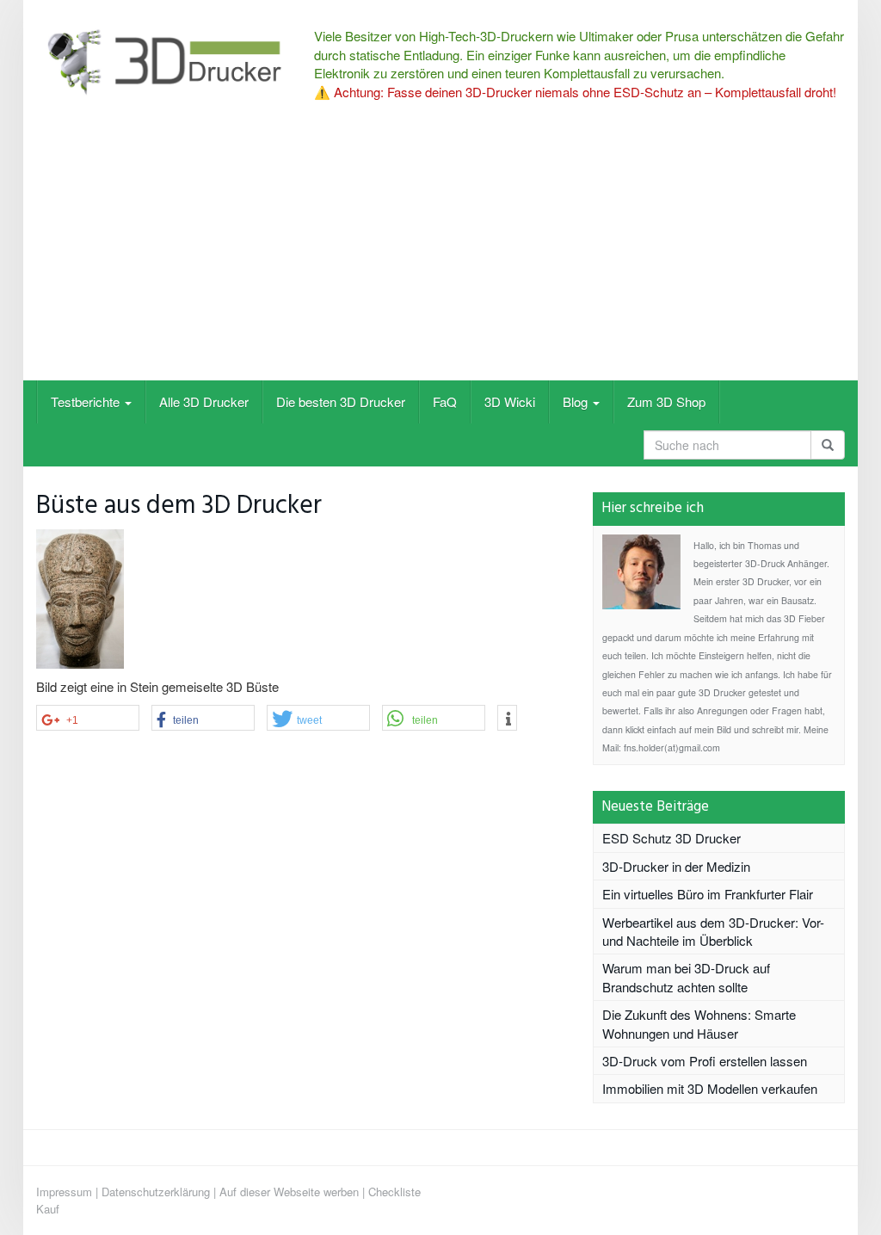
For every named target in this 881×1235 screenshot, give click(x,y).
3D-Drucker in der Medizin (676, 866)
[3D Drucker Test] (162, 61)
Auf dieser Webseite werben (289, 1191)
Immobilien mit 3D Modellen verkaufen (709, 1088)
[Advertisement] (440, 251)
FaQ (445, 401)
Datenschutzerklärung (156, 1191)
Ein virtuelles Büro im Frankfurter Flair (707, 894)
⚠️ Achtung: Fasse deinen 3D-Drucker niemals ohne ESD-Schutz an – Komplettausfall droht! (575, 92)
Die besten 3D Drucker (340, 401)
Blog (577, 401)
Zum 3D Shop (666, 401)
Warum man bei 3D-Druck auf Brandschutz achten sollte (686, 977)
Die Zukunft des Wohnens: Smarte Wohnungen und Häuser (699, 1023)
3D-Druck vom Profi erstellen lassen (704, 1061)
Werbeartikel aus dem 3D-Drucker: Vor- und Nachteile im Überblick (713, 931)
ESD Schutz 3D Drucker (671, 838)
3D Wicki (509, 401)
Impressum (64, 1191)
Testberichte (87, 401)
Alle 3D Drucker (204, 401)
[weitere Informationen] (507, 719)
